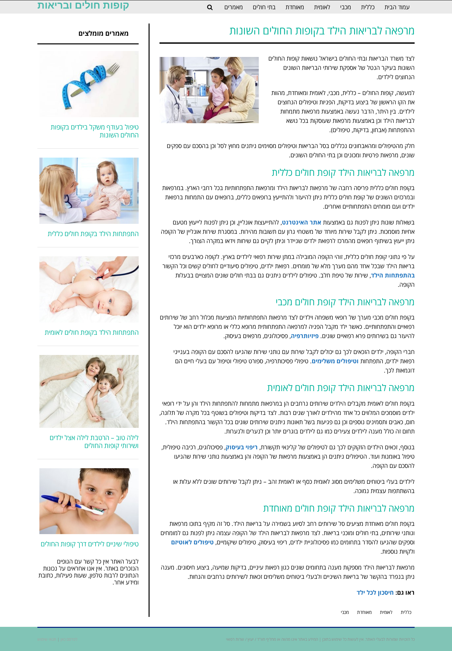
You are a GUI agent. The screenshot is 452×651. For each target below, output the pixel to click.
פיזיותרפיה (305, 336)
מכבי (345, 612)
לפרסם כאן (69, 639)
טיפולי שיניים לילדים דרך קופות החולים (90, 543)
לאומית (386, 612)
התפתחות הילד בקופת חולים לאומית (92, 332)
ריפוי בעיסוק (242, 447)
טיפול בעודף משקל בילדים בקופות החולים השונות (95, 131)
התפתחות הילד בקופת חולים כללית (93, 233)
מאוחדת (364, 612)
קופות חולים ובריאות (83, 5)
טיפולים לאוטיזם (192, 542)
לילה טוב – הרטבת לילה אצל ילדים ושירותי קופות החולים (94, 441)
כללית (406, 612)
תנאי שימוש (46, 639)
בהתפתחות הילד (393, 275)
